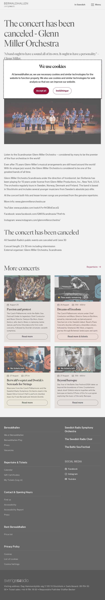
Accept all (41, 90)
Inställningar (62, 90)
